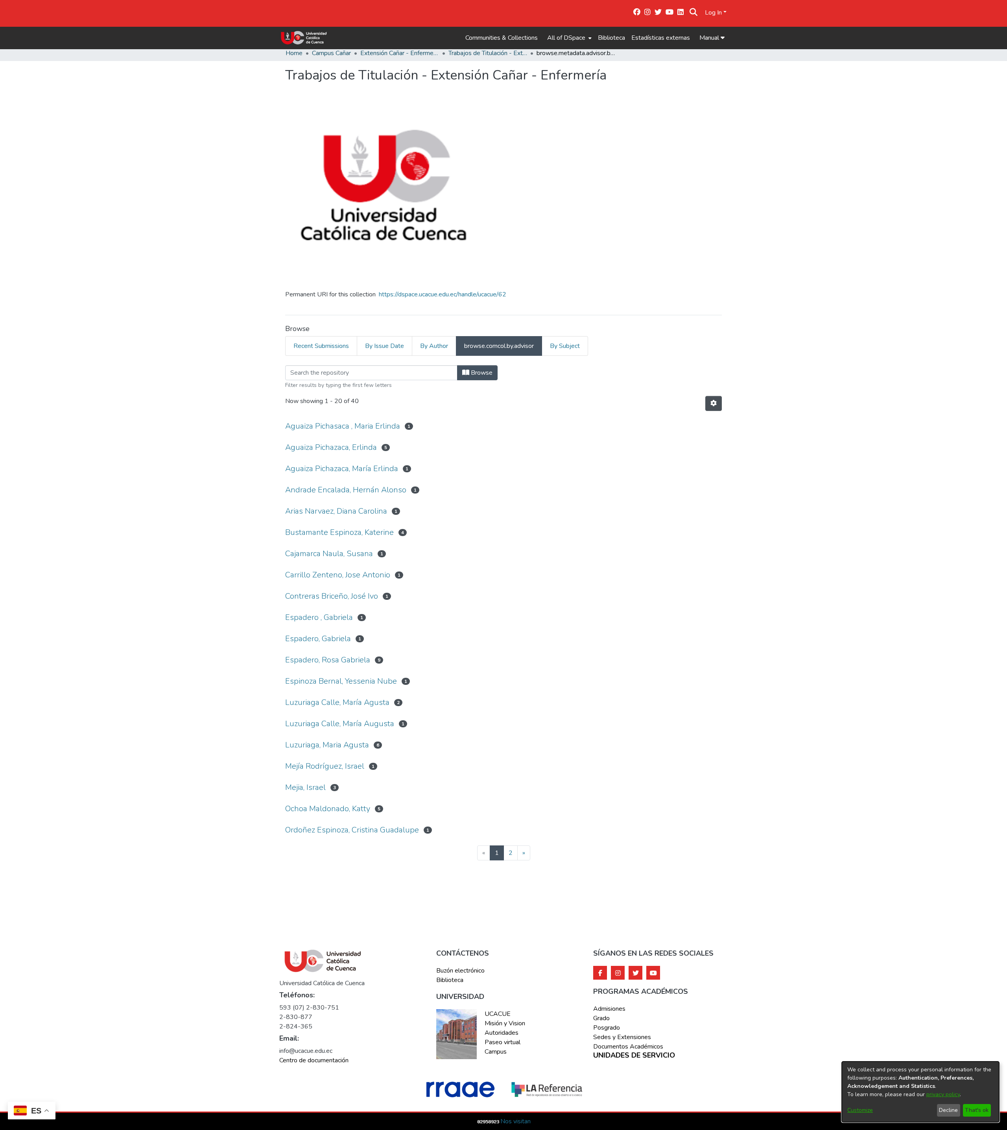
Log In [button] (714, 12)
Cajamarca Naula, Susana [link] (329, 553)
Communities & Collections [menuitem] (501, 37)
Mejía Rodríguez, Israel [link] (324, 766)
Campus (496, 1051)
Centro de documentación (314, 1060)
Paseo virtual (502, 1042)
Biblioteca (611, 37)
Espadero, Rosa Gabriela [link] (327, 660)
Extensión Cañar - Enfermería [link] (399, 53)
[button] (694, 12)
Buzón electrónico (460, 970)
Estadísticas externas (660, 37)
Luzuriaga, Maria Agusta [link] (327, 745)
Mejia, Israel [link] (305, 787)
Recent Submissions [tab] (321, 346)
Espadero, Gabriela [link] (318, 638)
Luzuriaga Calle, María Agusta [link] (337, 702)
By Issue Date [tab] (384, 346)
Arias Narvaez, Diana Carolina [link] (336, 511)
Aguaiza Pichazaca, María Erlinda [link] (341, 468)
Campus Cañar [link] (331, 53)
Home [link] (294, 53)
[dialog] (920, 1092)
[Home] (303, 38)
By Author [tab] (434, 346)
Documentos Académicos (628, 1046)
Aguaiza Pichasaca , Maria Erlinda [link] (342, 426)
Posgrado (606, 1027)
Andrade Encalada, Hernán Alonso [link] (345, 490)
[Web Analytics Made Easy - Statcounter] (488, 1121)
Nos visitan (515, 1121)
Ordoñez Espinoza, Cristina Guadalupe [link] (352, 830)
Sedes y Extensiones (622, 1037)
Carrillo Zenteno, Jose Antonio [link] (337, 575)
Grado (601, 1018)
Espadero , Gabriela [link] (319, 617)
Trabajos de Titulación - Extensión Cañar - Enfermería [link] (487, 53)
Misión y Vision (505, 1023)
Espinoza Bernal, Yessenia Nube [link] (341, 681)
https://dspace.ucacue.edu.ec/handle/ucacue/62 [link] (442, 294)
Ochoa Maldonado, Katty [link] (327, 808)
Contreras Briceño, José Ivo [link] (331, 596)
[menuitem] (569, 38)
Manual (710, 37)
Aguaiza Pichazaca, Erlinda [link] (331, 447)
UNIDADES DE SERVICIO (634, 1055)
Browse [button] (480, 372)
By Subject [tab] (565, 346)
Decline (948, 1110)
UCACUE (498, 1014)
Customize (860, 1110)
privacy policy (943, 1094)
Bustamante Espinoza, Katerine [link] (339, 532)
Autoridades (501, 1032)
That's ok (977, 1110)
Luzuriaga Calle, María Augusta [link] (339, 723)
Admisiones (609, 1008)
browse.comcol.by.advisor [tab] (499, 346)
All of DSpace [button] (566, 37)
